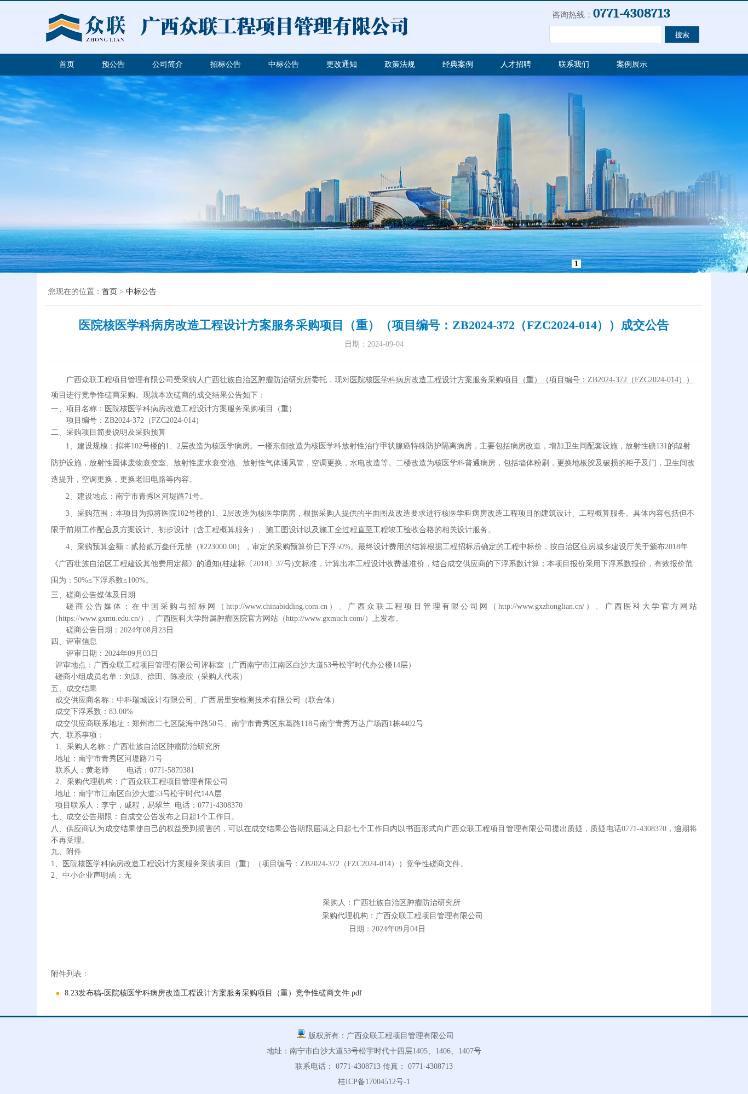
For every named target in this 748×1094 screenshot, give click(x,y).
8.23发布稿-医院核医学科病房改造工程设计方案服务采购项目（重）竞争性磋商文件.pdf (213, 993)
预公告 (113, 64)
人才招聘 (515, 64)
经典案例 (457, 64)
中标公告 (283, 64)
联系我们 (574, 64)
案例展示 (632, 64)
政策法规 (399, 64)
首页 (66, 64)
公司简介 (167, 64)
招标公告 (225, 64)
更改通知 (341, 64)
